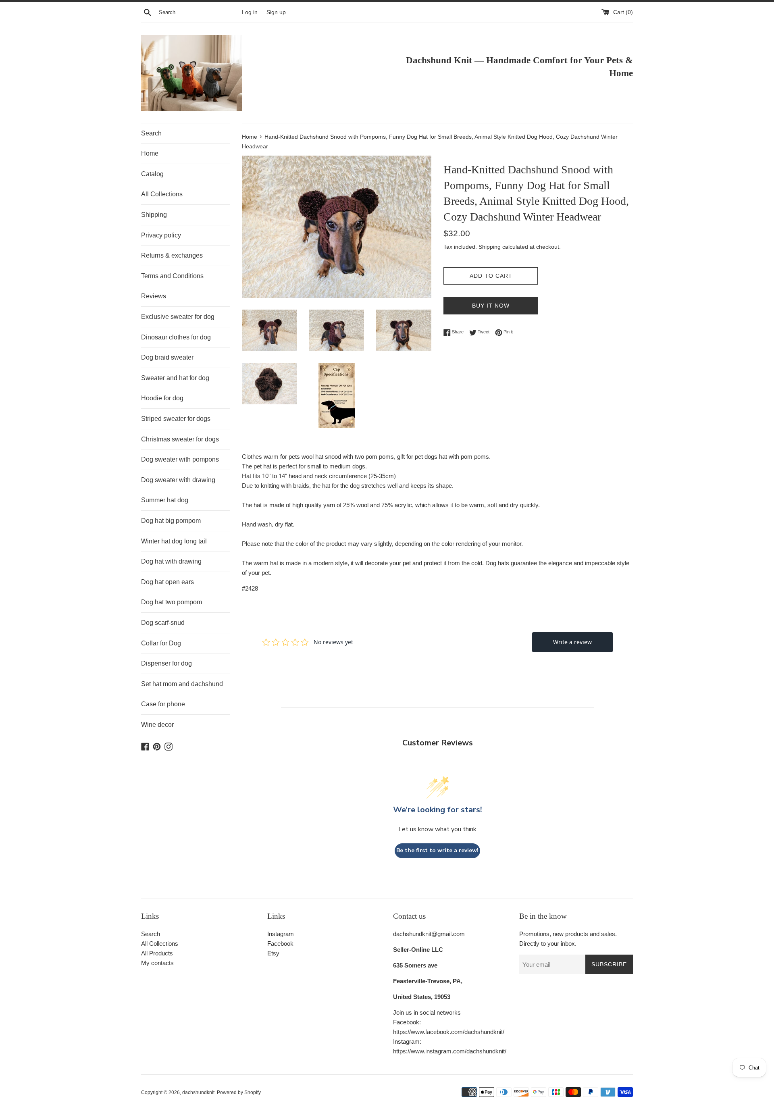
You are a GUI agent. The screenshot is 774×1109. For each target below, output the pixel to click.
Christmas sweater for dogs (180, 439)
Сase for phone (163, 704)
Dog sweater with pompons (180, 459)
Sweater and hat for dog (175, 378)
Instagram (280, 933)
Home (149, 153)
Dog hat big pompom (171, 520)
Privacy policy (161, 235)
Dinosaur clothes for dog (176, 337)
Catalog (152, 174)
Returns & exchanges (172, 255)
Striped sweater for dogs (175, 418)
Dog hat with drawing (171, 561)
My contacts (157, 962)
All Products (157, 953)
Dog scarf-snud (163, 622)
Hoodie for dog (162, 398)
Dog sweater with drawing (178, 479)
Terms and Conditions (172, 276)
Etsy (273, 953)
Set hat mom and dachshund (182, 683)
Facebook (280, 943)
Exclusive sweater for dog (177, 316)
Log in (250, 12)
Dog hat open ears (167, 581)
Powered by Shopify (239, 1092)
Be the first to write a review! (437, 850)
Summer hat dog (164, 500)
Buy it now (491, 305)
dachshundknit (198, 1092)
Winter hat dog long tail (174, 541)
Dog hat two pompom (171, 602)
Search (151, 133)
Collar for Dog (161, 643)
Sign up (276, 12)
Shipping (154, 214)
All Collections (162, 194)
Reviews (153, 296)
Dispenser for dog (166, 663)
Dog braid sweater (167, 357)
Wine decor (157, 724)
